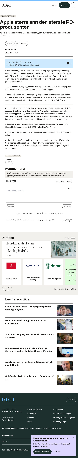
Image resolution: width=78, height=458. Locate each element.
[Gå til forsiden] (6, 5)
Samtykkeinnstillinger (62, 414)
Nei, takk (57, 451)
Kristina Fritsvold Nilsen (12, 412)
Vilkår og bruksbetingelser (64, 418)
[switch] (69, 63)
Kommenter (22, 43)
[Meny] (73, 5)
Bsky (29, 422)
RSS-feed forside (34, 409)
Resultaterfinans (8, 16)
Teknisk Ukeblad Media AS (20, 450)
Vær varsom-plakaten (34, 428)
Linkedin (30, 418)
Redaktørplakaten (53, 428)
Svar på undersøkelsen (42, 451)
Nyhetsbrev (58, 409)
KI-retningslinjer (59, 422)
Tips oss (71, 400)
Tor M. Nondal (8, 420)
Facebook (31, 414)
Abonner (64, 5)
